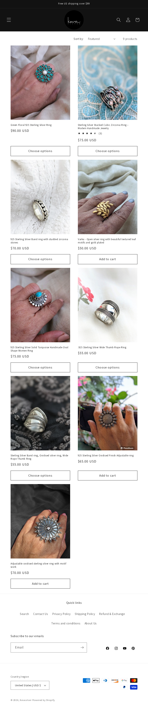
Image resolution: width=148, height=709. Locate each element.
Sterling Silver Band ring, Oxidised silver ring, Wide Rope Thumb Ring (39, 457)
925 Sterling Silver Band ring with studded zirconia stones (39, 241)
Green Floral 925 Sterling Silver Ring (31, 125)
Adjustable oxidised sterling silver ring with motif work (38, 565)
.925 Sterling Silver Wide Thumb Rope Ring (102, 347)
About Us (91, 623)
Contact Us (40, 614)
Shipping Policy (85, 614)
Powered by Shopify (43, 700)
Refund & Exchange (112, 614)
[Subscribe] (82, 648)
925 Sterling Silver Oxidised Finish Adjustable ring (106, 455)
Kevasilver (26, 700)
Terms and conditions (65, 623)
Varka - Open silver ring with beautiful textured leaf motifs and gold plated (107, 241)
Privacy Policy (61, 614)
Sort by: (79, 39)
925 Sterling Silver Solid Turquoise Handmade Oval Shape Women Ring (39, 349)
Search (24, 614)
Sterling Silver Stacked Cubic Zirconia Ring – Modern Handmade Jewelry (103, 127)
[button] (8, 19)
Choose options (40, 151)
